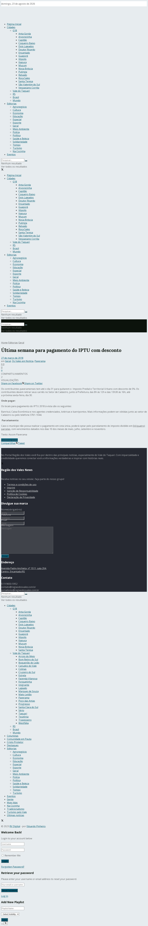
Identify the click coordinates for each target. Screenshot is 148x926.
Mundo (17, 100)
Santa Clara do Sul (28, 707)
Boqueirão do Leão (28, 662)
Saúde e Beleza (21, 138)
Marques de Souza (28, 691)
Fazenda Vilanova (27, 678)
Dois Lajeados (26, 46)
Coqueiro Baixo (26, 43)
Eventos (11, 154)
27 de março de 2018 (12, 358)
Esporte (17, 122)
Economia (18, 113)
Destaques (12, 745)
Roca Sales (24, 78)
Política (17, 135)
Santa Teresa (25, 81)
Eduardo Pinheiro (36, 826)
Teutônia (23, 716)
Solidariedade (20, 141)
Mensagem (7, 525)
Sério (21, 710)
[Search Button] (26, 160)
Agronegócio (20, 106)
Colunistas (12, 735)
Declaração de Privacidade (21, 497)
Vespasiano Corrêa (28, 87)
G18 (15, 30)
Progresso (24, 704)
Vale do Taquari (21, 90)
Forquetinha (25, 681)
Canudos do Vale (27, 665)
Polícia (16, 132)
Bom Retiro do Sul (28, 659)
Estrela (22, 675)
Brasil (16, 97)
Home (4, 342)
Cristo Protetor (15, 742)
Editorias (11, 103)
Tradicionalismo (15, 809)
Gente (10, 799)
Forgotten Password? (12, 866)
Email (4, 520)
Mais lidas (12, 802)
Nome (11, 509)
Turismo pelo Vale (17, 812)
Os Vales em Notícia (22, 361)
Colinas (22, 669)
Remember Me (13, 855)
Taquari (22, 713)
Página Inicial (14, 24)
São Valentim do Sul (29, 84)
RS (14, 94)
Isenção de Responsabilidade (22, 490)
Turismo (17, 148)
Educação (18, 116)
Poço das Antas (26, 700)
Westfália (23, 723)
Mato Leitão (25, 694)
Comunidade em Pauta (19, 739)
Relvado (22, 75)
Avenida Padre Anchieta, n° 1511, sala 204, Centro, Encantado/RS (24, 570)
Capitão (22, 40)
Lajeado (22, 688)
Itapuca (22, 62)
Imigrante (23, 685)
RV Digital (15, 826)
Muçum (22, 65)
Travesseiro (25, 720)
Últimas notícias (15, 815)
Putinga (22, 71)
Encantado (24, 52)
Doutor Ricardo (26, 49)
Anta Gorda (24, 33)
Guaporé (23, 56)
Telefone (6, 514)
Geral (15, 125)
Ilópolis (22, 59)
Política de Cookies (17, 494)
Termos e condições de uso (21, 484)
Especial (17, 119)
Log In (4, 896)
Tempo (17, 145)
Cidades (11, 27)
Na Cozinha (19, 151)
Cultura (17, 110)
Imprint (11, 487)
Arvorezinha (25, 36)
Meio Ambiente (21, 129)
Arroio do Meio (26, 656)
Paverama (40, 361)
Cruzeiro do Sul (26, 672)
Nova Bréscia (25, 68)
